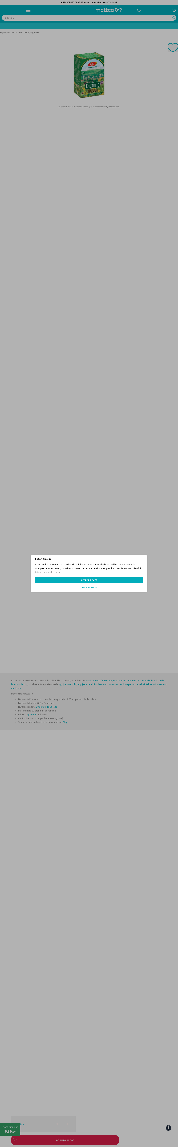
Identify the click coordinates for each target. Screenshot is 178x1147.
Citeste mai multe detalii (48, 572)
